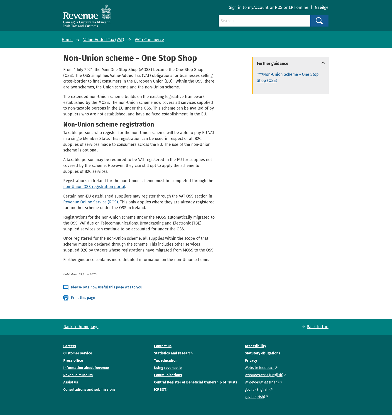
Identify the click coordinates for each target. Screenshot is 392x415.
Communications (168, 375)
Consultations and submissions (89, 389)
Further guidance (272, 63)
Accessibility (255, 346)
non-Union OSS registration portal (94, 186)
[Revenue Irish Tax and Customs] (87, 16)
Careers (69, 346)
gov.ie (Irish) (255, 397)
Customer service (77, 353)
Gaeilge (321, 7)
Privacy (251, 360)
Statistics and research (173, 353)
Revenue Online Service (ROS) (90, 202)
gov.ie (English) (257, 389)
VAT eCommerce (149, 39)
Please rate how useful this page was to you (106, 287)
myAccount (258, 7)
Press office (73, 360)
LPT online (298, 7)
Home (67, 39)
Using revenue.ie (168, 368)
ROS (278, 7)
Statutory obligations (262, 353)
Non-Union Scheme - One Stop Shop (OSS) (288, 77)
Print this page (83, 297)
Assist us (70, 382)
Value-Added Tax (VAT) (103, 39)
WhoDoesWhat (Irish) (262, 382)
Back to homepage (81, 326)
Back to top (317, 326)
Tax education (165, 360)
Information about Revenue (86, 368)
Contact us (163, 346)
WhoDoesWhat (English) (264, 375)
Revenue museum (78, 375)
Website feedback (259, 368)
